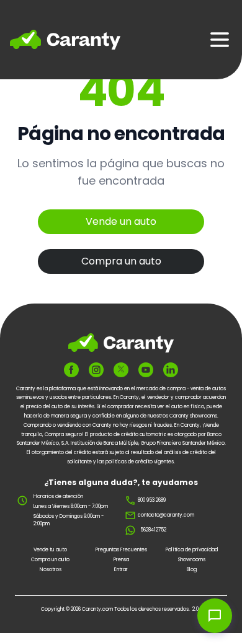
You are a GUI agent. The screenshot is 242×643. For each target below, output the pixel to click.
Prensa (121, 559)
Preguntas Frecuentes (121, 549)
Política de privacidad (192, 549)
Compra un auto (121, 261)
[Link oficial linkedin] (171, 370)
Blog (192, 569)
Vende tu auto (50, 549)
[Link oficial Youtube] (146, 370)
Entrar (121, 569)
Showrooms (191, 559)
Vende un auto (121, 221)
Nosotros (50, 569)
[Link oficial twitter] (121, 369)
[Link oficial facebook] (71, 370)
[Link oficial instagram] (96, 370)
